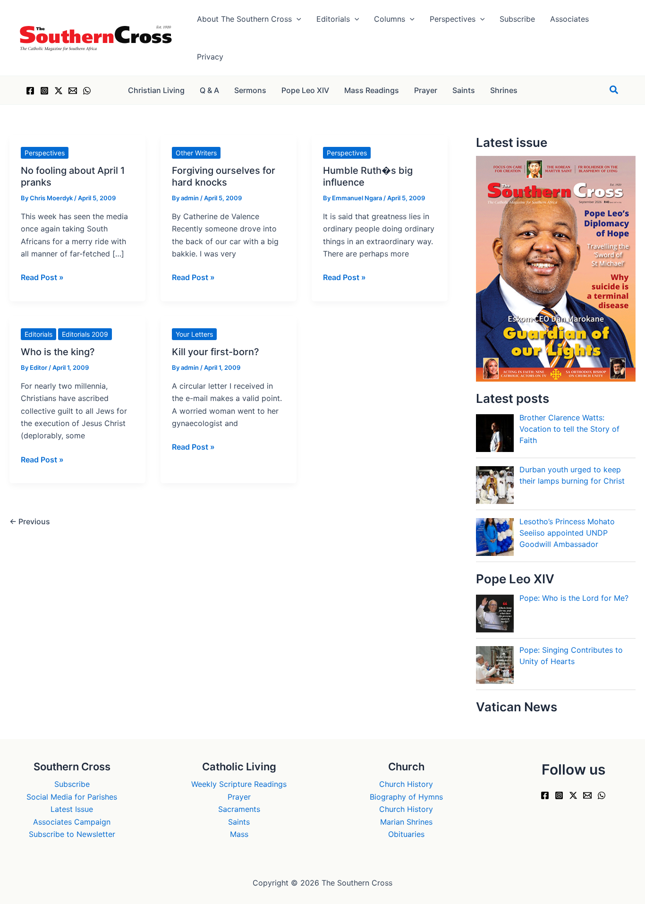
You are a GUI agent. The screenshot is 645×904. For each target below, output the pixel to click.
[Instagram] (44, 90)
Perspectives (45, 153)
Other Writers (196, 153)
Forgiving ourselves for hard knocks (223, 176)
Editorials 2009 (85, 334)
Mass (239, 834)
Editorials (38, 334)
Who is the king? (58, 352)
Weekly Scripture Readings (239, 784)
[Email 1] (72, 90)
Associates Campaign (71, 822)
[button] (296, 19)
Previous (29, 521)
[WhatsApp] (87, 90)
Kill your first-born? (215, 352)
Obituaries (406, 834)
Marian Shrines (406, 822)
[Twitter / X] (58, 90)
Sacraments (239, 809)
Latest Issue (72, 809)
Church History (406, 784)
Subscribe (72, 784)
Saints (239, 822)
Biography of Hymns (406, 797)
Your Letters (194, 334)
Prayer (239, 797)
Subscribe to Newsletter (72, 834)
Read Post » (42, 277)
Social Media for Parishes (71, 797)
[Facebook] (30, 90)
